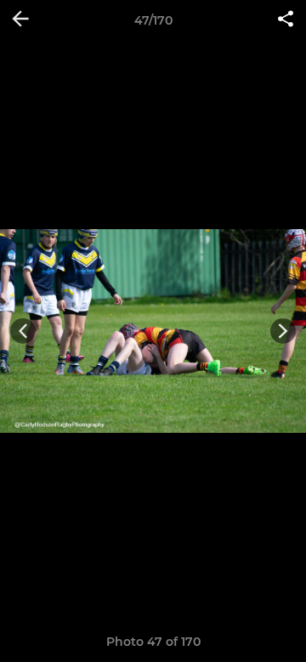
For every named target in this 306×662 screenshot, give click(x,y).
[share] (285, 20)
